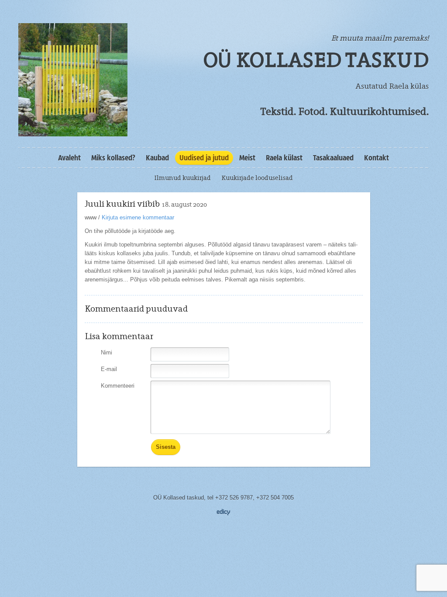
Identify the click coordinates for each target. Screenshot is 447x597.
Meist (247, 158)
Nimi (106, 352)
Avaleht (69, 158)
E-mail (109, 369)
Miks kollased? (113, 158)
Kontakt (376, 158)
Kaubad (157, 158)
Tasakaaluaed (333, 158)
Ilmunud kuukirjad (182, 178)
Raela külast (284, 158)
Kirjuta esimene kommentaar (138, 217)
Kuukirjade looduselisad (257, 178)
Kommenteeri (117, 385)
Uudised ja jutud (204, 158)
